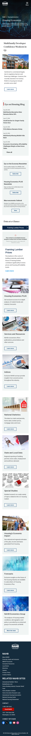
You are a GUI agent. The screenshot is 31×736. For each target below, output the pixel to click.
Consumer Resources (8, 664)
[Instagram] (17, 723)
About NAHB (5, 657)
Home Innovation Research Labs (11, 693)
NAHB (3, 17)
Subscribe (15, 174)
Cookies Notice (6, 674)
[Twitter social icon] (7, 723)
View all (9, 152)
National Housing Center (9, 697)
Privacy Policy (6, 672)
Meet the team (11, 630)
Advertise (5, 668)
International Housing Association (11, 695)
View (15, 210)
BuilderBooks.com (7, 684)
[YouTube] (14, 723)
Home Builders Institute (9, 690)
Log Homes (5, 666)
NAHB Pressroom (7, 661)
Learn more (10, 89)
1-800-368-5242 (7, 706)
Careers (4, 670)
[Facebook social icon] (3, 723)
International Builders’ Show (10, 682)
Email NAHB (8, 709)
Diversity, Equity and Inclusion (10, 659)
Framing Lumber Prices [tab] (15, 228)
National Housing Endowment (10, 699)
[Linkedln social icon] (10, 723)
